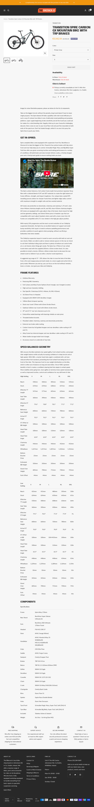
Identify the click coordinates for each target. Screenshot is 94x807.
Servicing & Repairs (33, 766)
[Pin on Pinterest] (60, 96)
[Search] (8, 10)
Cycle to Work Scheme (34, 769)
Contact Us (30, 760)
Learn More (7, 790)
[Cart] (89, 10)
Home (5, 19)
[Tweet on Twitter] (64, 96)
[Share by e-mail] (66, 96)
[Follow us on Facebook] (70, 774)
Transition (57, 23)
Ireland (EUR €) (7, 800)
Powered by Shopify (29, 800)
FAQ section (78, 739)
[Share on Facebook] (58, 96)
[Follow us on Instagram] (80, 774)
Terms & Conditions (33, 776)
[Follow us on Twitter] (75, 774)
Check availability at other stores (63, 93)
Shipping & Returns (33, 773)
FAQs (28, 763)
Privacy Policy (31, 779)
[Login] (85, 10)
